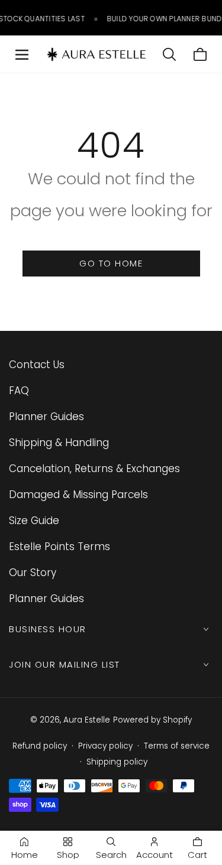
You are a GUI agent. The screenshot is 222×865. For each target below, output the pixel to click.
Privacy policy (105, 746)
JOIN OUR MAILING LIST (64, 664)
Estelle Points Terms (59, 546)
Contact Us (37, 364)
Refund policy (39, 746)
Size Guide (34, 520)
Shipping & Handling (59, 442)
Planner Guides (46, 416)
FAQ (19, 390)
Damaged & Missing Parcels (78, 494)
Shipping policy (116, 762)
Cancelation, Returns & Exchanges (94, 468)
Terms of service (177, 746)
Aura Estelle (86, 720)
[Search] (169, 54)
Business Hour (47, 629)
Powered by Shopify (152, 720)
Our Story (32, 572)
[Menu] (22, 54)
